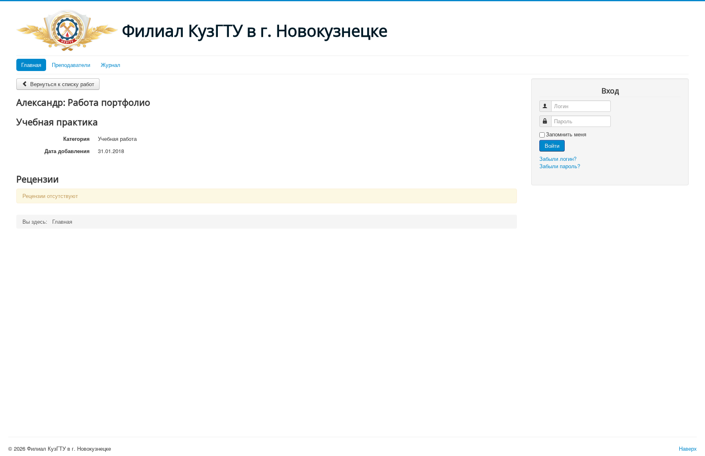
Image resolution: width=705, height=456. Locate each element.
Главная (31, 65)
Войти (552, 145)
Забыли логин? (557, 158)
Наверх (688, 448)
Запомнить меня (566, 134)
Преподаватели (71, 65)
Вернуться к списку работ (61, 84)
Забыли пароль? (559, 166)
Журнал (110, 65)
